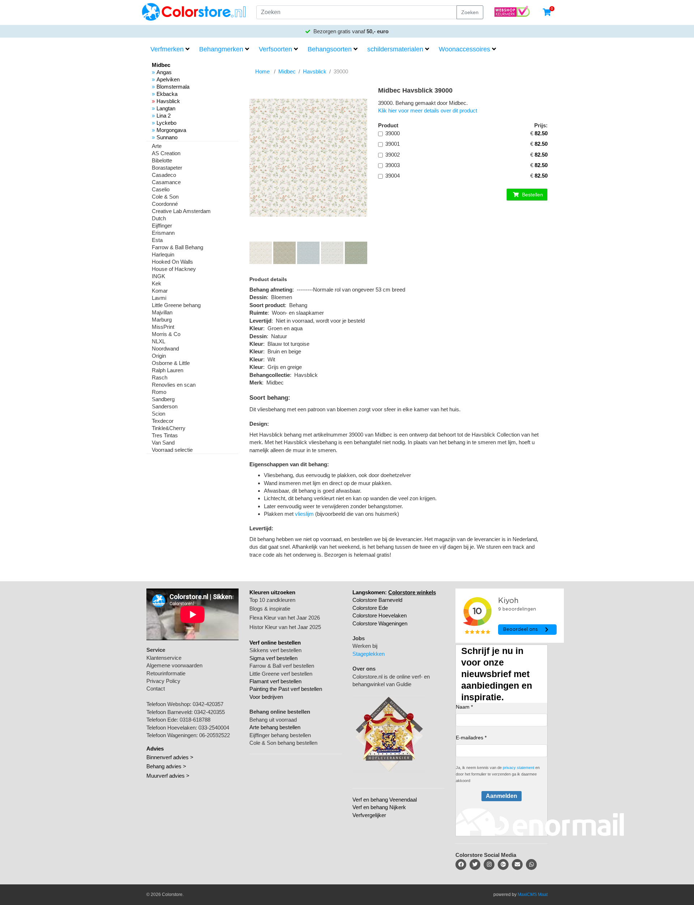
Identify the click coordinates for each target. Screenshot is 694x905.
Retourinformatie (165, 673)
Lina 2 (164, 115)
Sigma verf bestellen (273, 658)
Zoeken (470, 12)
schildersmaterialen (395, 49)
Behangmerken (221, 49)
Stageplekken (368, 654)
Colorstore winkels (412, 592)
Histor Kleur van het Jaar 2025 (285, 627)
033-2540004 (213, 728)
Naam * (464, 707)
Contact (155, 688)
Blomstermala (173, 87)
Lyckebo (166, 123)
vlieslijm (304, 514)
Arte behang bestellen (274, 727)
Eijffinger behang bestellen (280, 735)
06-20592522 (214, 735)
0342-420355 (209, 712)
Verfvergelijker (369, 815)
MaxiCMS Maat (533, 894)
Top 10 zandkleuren (272, 600)
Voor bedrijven (266, 697)
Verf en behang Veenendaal (384, 799)
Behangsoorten (330, 49)
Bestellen (531, 194)
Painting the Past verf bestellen (285, 689)
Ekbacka (167, 94)
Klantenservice (163, 658)
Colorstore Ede (370, 608)
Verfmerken (167, 49)
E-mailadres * (471, 737)
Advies (155, 748)
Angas (164, 72)
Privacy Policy (163, 681)
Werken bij (364, 646)
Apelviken (168, 79)
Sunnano (167, 137)
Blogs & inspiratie (269, 609)
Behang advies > (166, 766)
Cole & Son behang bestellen (283, 743)
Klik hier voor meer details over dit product (427, 110)
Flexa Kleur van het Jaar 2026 (284, 618)
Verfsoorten (275, 49)
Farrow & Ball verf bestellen (281, 666)
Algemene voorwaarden (174, 665)
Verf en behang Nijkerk (379, 807)
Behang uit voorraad (273, 720)
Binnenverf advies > (169, 757)
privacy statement (518, 767)
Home (262, 71)
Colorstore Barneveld (377, 600)
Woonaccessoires (464, 49)
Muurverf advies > (167, 776)
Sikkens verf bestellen (275, 650)
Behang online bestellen (279, 712)
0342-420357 (208, 704)
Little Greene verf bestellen (280, 674)
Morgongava (171, 130)
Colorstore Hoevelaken (379, 615)
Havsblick (168, 101)
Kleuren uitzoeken (272, 592)
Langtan (166, 108)
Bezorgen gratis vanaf (350, 31)
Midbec (287, 71)
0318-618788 (195, 720)
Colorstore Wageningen (379, 623)
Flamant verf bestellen (275, 681)
